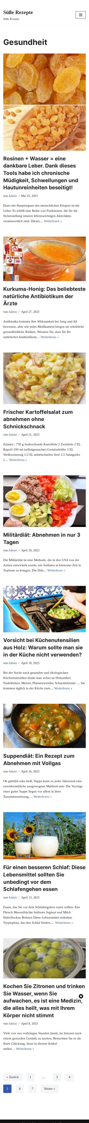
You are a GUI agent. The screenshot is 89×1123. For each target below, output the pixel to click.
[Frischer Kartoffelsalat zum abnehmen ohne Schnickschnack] (44, 378)
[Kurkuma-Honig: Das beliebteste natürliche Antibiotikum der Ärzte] (44, 259)
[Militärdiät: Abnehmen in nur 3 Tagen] (44, 501)
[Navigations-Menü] (81, 15)
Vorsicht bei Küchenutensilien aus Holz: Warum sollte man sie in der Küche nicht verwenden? (43, 647)
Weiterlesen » (53, 221)
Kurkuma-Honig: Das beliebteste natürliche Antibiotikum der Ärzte (44, 296)
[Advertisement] (44, 1059)
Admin (12, 196)
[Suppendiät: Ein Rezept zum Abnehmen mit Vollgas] (44, 726)
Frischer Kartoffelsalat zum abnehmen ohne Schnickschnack (38, 419)
